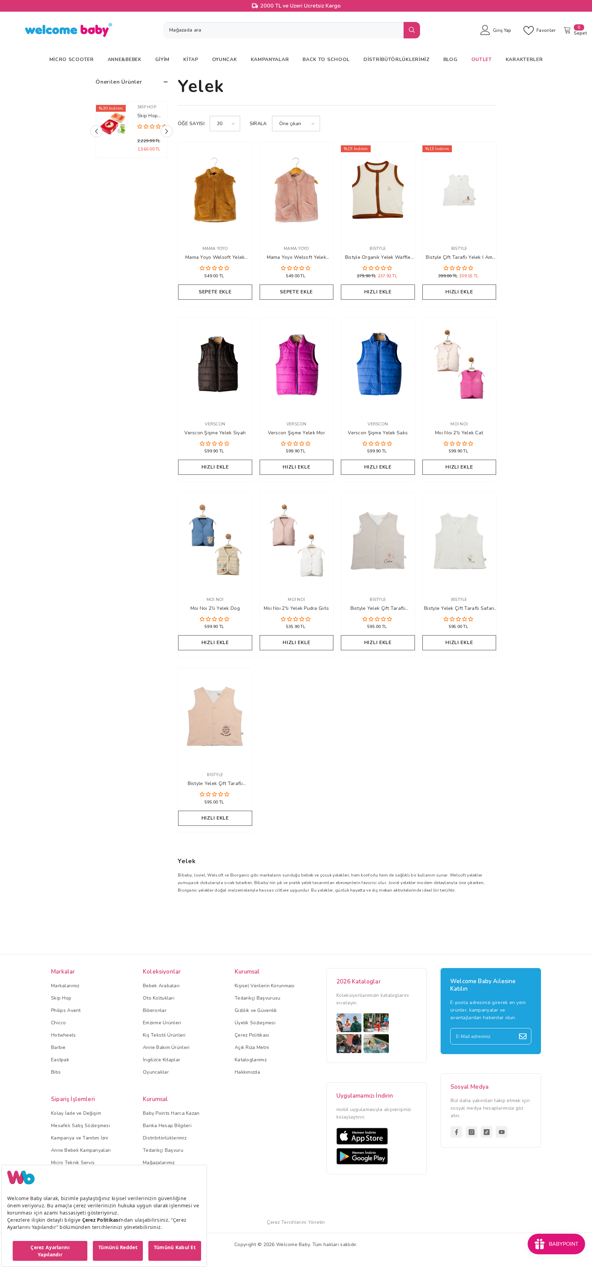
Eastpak (60, 1059)
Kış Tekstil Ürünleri (164, 1035)
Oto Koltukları (158, 998)
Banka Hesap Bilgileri (167, 1125)
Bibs (56, 1072)
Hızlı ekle (378, 292)
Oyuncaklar (156, 1072)
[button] (167, 131)
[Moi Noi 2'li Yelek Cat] (459, 365)
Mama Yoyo (215, 248)
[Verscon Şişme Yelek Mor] (297, 365)
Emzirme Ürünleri (162, 1022)
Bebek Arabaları (161, 985)
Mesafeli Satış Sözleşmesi (80, 1125)
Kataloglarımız (251, 1059)
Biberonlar (154, 1010)
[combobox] (283, 30)
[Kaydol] (522, 1036)
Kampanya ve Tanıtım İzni (79, 1138)
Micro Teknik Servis (73, 1162)
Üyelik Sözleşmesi (255, 1022)
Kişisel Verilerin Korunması (265, 985)
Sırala (258, 123)
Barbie (58, 1047)
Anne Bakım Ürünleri (166, 1047)
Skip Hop (135, 107)
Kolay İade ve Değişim (76, 1113)
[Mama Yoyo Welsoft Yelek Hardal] (215, 190)
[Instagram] (471, 1132)
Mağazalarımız (159, 1162)
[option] (120, 131)
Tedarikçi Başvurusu (257, 998)
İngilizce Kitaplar (161, 1059)
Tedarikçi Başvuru (163, 1150)
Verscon (215, 424)
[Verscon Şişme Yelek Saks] (378, 365)
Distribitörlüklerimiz (164, 1138)
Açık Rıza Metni (252, 1047)
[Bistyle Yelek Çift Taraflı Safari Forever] (459, 541)
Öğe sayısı (191, 123)
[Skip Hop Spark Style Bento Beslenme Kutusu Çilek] (102, 123)
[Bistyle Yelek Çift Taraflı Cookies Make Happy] (378, 541)
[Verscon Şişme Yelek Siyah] (215, 365)
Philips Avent (66, 1010)
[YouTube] (501, 1132)
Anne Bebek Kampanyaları (81, 1150)
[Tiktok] (486, 1132)
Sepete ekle (215, 292)
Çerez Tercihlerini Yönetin (296, 1222)
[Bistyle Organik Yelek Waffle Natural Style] (378, 190)
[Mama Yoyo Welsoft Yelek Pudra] (297, 190)
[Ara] (291, 30)
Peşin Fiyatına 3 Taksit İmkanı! (300, 6)
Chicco (58, 1022)
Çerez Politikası (252, 1035)
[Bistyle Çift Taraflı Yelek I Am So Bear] (459, 190)
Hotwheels (63, 1035)
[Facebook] (456, 1132)
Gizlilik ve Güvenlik (256, 1010)
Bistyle (378, 248)
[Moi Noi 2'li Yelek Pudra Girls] (297, 541)
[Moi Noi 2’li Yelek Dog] (215, 541)
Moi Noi (459, 424)
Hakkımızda (247, 1072)
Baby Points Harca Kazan (171, 1113)
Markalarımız (65, 985)
